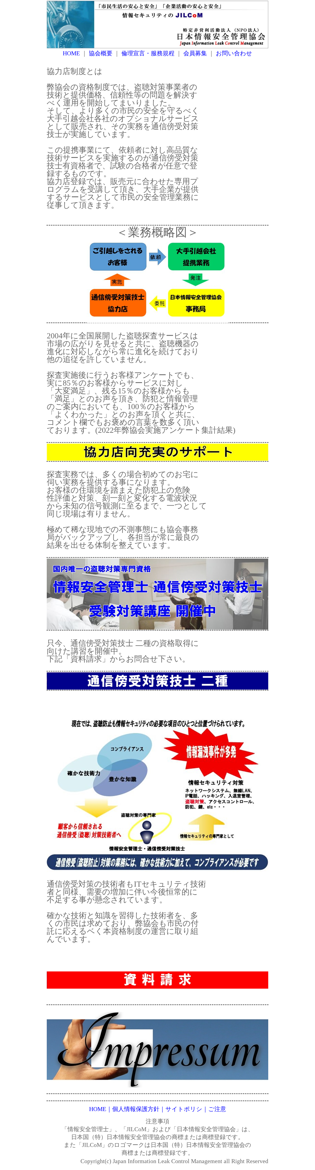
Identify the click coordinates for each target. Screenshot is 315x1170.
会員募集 (195, 53)
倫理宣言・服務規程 (148, 53)
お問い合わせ (234, 53)
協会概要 (101, 53)
